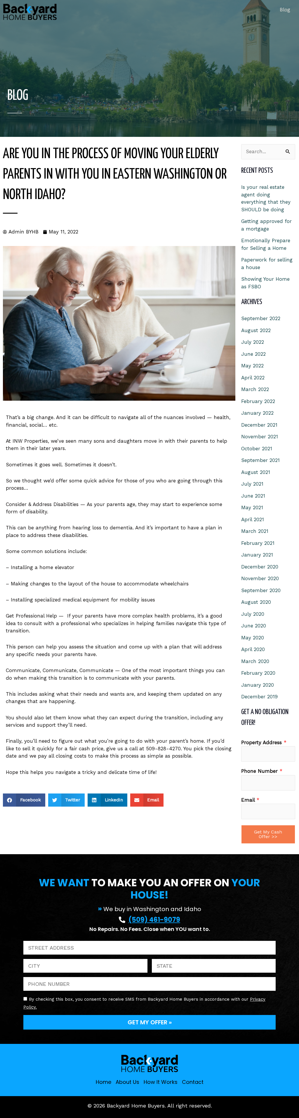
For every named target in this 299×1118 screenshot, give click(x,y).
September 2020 (261, 590)
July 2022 (252, 342)
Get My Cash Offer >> (268, 834)
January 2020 (257, 685)
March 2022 (255, 389)
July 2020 (252, 614)
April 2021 (252, 519)
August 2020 (256, 602)
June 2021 (253, 496)
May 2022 (252, 366)
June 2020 (253, 626)
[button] (24, 800)
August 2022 (256, 330)
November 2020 (260, 578)
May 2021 (252, 507)
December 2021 (259, 425)
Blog (285, 10)
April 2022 (253, 378)
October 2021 (256, 448)
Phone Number (261, 771)
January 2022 (257, 413)
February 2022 (258, 401)
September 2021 (260, 460)
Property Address (263, 742)
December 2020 (259, 567)
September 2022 (260, 318)
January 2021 (257, 555)
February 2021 (257, 543)
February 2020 (258, 673)
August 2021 (255, 472)
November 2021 (259, 436)
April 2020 (253, 649)
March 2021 (254, 531)
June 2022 (253, 354)
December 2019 (259, 697)
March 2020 (255, 661)
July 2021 (252, 484)
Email (250, 800)
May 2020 (252, 638)
